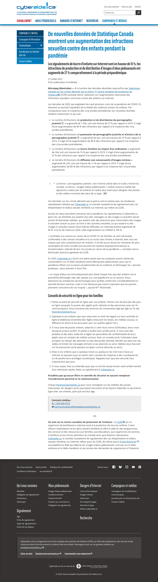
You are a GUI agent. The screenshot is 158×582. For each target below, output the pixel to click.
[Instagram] (126, 467)
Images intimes (86, 494)
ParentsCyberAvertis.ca (64, 311)
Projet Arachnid (128, 441)
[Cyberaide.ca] (37, 9)
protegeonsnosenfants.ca (31, 547)
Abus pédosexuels (45, 21)
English (138, 6)
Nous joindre (41, 467)
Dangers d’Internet (71, 21)
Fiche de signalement (26, 520)
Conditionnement (55, 494)
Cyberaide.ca (81, 204)
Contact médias (25, 61)
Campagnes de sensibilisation (124, 491)
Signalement (24, 21)
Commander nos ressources (77, 553)
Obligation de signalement (28, 494)
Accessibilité (45, 471)
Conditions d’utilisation (26, 471)
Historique (21, 502)
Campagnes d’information (29, 39)
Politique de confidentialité (61, 467)
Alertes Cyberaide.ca (88, 509)
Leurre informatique (88, 491)
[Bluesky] (120, 467)
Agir (18, 516)
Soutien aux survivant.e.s (47, 553)
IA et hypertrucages (88, 502)
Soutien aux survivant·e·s (59, 502)
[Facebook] (113, 467)
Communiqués (25, 45)
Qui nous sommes (111, 6)
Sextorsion (84, 498)
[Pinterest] (139, 467)
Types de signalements (26, 523)
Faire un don (127, 6)
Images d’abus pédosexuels (60, 491)
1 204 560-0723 (62, 403)
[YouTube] (133, 467)
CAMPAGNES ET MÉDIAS (28, 33)
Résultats (20, 491)
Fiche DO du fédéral (25, 527)
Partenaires (21, 498)
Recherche (92, 21)
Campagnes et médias (114, 21)
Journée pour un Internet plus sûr (29, 53)
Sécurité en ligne (87, 505)
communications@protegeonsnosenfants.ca (77, 406)
